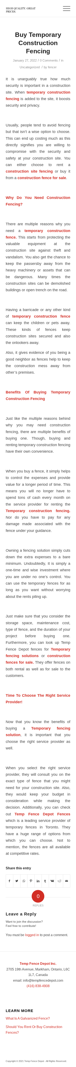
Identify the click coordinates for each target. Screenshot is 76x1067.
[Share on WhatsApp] (23, 881)
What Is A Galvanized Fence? (28, 1018)
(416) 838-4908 (38, 986)
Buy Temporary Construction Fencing (38, 43)
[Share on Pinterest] (30, 881)
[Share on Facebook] (9, 881)
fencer (52, 67)
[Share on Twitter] (16, 881)
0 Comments (49, 60)
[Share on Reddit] (59, 881)
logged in (32, 935)
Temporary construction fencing (37, 511)
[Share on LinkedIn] (38, 881)
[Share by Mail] (66, 881)
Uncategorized (30, 67)
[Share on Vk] (52, 881)
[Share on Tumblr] (45, 881)
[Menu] (64, 8)
